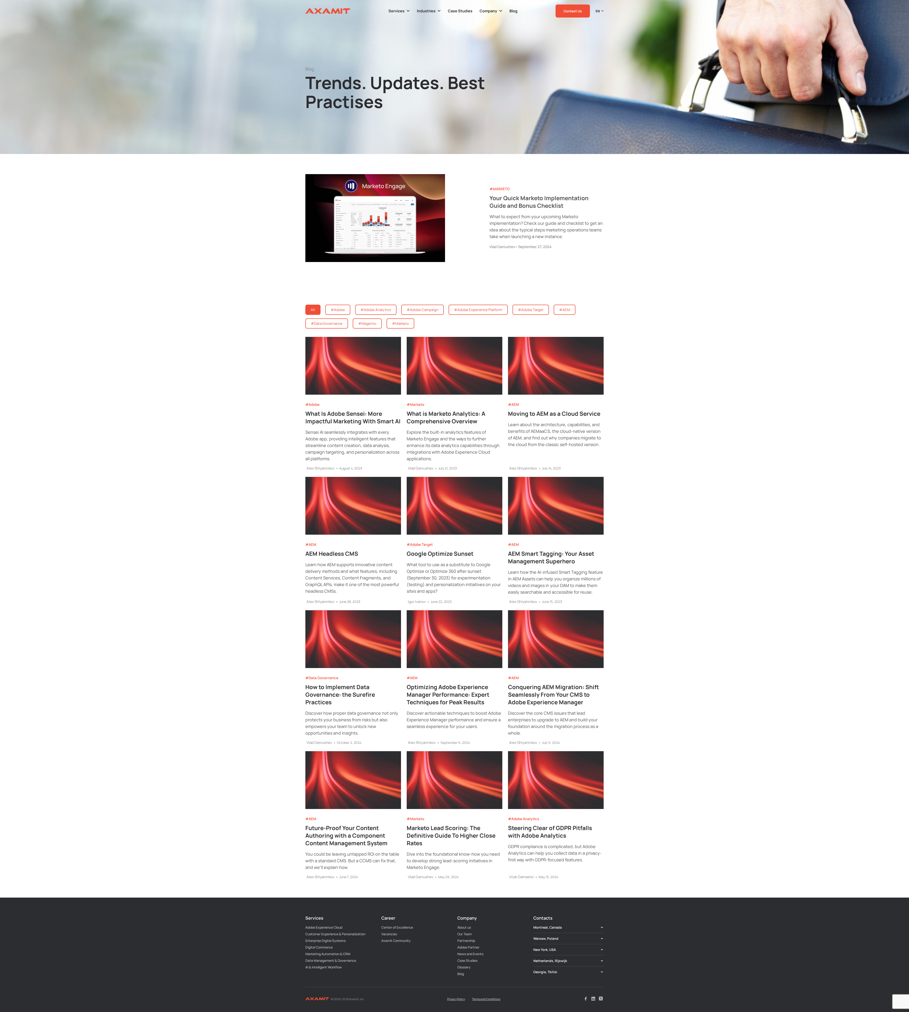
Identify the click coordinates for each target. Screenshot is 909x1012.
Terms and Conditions (486, 999)
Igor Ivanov (417, 601)
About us (464, 927)
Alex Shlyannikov (320, 468)
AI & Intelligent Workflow (323, 967)
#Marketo (500, 188)
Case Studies (467, 960)
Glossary (464, 967)
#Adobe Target (420, 544)
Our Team (464, 934)
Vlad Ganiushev (502, 246)
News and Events (470, 954)
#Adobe (312, 404)
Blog (460, 973)
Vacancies (389, 934)
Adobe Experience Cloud (323, 927)
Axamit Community (396, 940)
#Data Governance (321, 678)
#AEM (513, 404)
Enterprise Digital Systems (325, 940)
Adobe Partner (468, 947)
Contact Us (573, 11)
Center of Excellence (397, 927)
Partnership (466, 940)
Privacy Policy (456, 999)
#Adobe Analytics (523, 819)
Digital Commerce (319, 947)
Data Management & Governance (330, 960)
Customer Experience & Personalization (335, 934)
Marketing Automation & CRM (327, 954)
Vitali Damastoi (521, 877)
